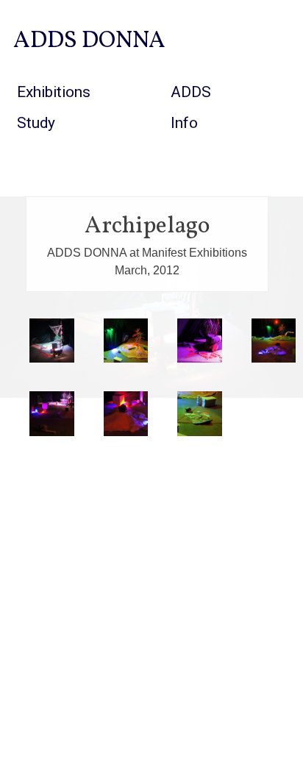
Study (36, 123)
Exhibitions (53, 92)
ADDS (191, 92)
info (184, 123)
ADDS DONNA (89, 41)
